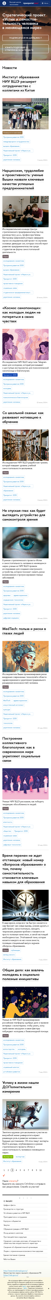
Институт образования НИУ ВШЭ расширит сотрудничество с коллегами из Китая (20, 83)
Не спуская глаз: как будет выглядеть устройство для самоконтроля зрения (24, 515)
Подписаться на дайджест (25, 37)
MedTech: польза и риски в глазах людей (24, 631)
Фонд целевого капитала (13, 1233)
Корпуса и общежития (12, 1221)
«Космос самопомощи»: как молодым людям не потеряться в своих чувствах (21, 314)
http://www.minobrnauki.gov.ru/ (16, 1271)
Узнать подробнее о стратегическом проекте (19, 48)
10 (40, 1170)
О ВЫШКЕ (8, 1201)
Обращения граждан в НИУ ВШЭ (16, 1229)
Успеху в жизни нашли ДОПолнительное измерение (20, 1087)
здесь (24, 1286)
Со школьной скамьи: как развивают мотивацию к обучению (23, 417)
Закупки (7, 1225)
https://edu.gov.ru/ (11, 1275)
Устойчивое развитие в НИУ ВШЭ (17, 1213)
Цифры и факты (10, 1205)
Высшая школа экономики (15, 3)
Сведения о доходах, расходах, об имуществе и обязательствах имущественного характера (22, 1242)
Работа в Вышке (9, 1259)
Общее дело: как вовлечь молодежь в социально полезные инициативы (23, 974)
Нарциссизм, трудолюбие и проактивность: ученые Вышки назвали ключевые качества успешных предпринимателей (23, 179)
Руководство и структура (13, 1209)
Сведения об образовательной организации (21, 1247)
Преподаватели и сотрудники (15, 1217)
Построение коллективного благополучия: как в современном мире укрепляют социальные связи (21, 749)
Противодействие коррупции (15, 1237)
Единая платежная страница (14, 1255)
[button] (20, 1198)
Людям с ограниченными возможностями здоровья (23, 1251)
